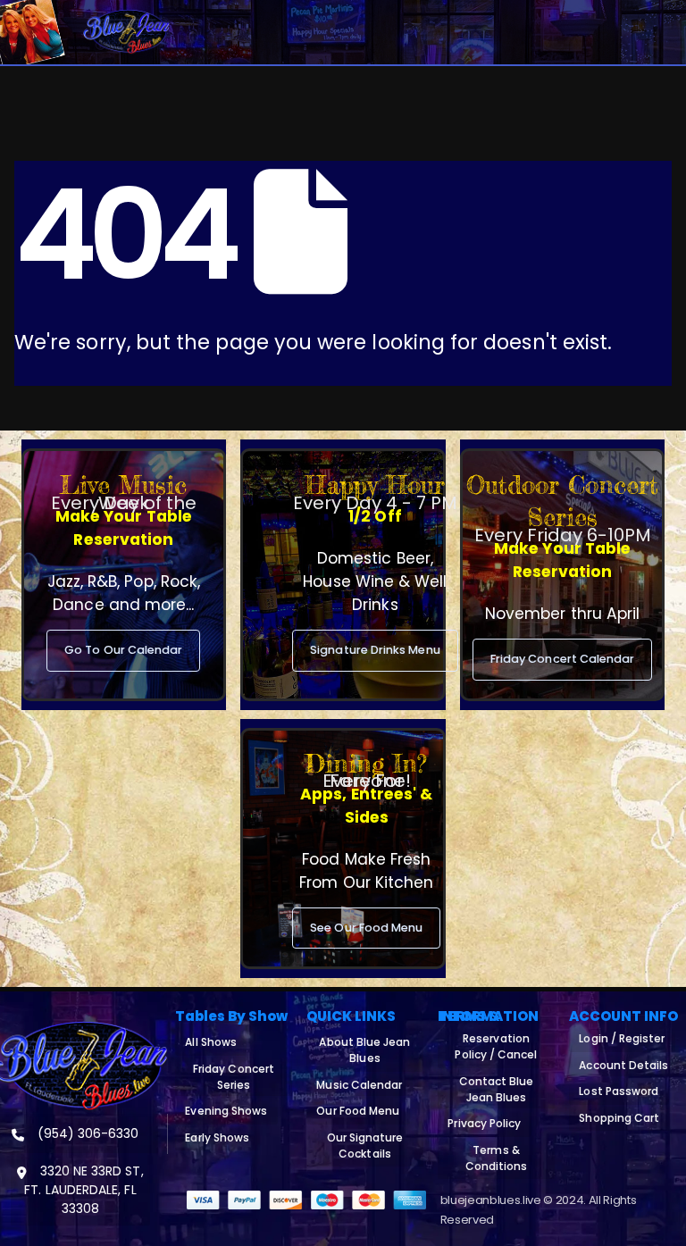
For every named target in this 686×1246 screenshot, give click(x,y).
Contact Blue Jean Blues (496, 1089)
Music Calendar (359, 1084)
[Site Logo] (126, 32)
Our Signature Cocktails (365, 1145)
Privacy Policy (484, 1123)
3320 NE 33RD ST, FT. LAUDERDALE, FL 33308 (83, 1189)
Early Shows (217, 1137)
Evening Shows (226, 1110)
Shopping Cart (619, 1117)
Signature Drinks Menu (374, 649)
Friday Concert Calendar (562, 658)
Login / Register (622, 1038)
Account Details (623, 1065)
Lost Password (618, 1091)
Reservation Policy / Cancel (496, 1046)
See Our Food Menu (366, 927)
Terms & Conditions (496, 1158)
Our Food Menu (357, 1110)
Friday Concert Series (233, 1076)
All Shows (211, 1041)
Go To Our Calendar (123, 649)
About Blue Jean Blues (364, 1050)
